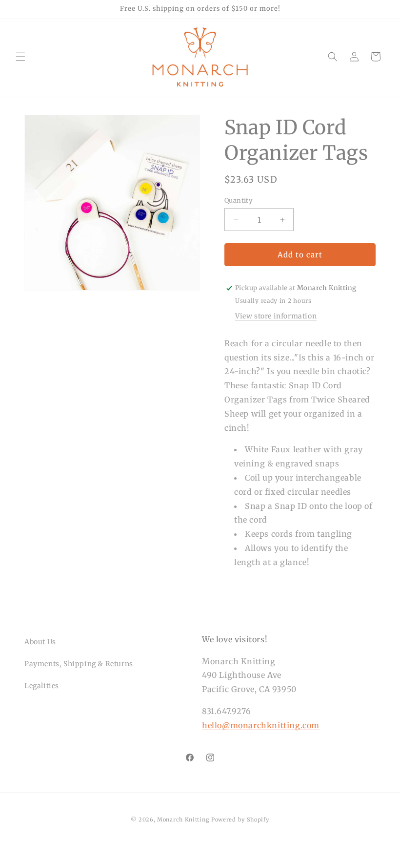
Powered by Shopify (240, 819)
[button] (20, 56)
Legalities (41, 685)
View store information (276, 316)
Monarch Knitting (183, 819)
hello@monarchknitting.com (261, 725)
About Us (40, 641)
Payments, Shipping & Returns (78, 663)
